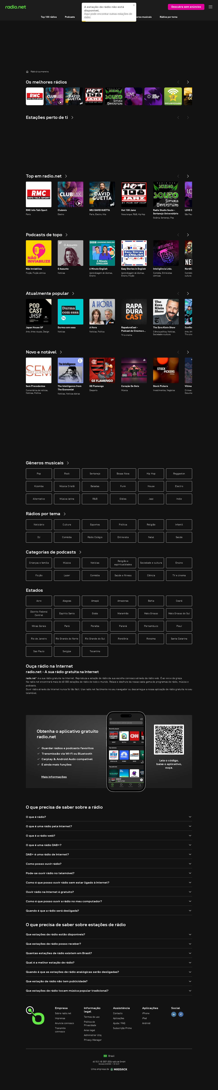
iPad (144, 1018)
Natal (151, 537)
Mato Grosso (151, 613)
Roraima (150, 639)
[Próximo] (188, 175)
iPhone (145, 1013)
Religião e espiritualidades (123, 563)
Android (146, 1023)
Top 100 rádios (49, 17)
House (151, 486)
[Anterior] (178, 175)
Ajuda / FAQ (119, 1023)
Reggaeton (179, 474)
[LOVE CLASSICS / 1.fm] (133, 96)
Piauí (179, 626)
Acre (38, 601)
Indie (179, 499)
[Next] (188, 81)
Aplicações (118, 1018)
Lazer (67, 575)
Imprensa (60, 1018)
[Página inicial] (27, 71)
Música (67, 563)
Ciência (151, 575)
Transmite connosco (60, 1030)
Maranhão (123, 613)
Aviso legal (89, 1030)
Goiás (95, 613)
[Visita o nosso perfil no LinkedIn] (173, 1014)
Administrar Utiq (93, 1035)
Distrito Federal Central (39, 613)
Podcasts (70, 17)
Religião (151, 525)
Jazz (151, 499)
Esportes (95, 525)
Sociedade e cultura (151, 563)
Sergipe (67, 651)
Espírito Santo (67, 613)
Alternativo (39, 499)
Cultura (67, 525)
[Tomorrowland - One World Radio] (153, 96)
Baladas (95, 486)
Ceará (179, 601)
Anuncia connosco (64, 1023)
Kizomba (38, 486)
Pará (66, 626)
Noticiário (39, 525)
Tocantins (95, 651)
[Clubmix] (54, 96)
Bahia (151, 601)
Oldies (123, 499)
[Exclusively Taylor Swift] (173, 96)
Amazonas (123, 601)
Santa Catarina (179, 639)
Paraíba (95, 626)
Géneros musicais (142, 17)
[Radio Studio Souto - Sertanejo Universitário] (114, 96)
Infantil (179, 525)
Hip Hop (151, 474)
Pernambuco (151, 626)
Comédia (67, 537)
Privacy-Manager (93, 1040)
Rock (66, 474)
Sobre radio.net (63, 1013)
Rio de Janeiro (39, 639)
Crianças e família (39, 563)
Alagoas (67, 601)
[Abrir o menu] (210, 7)
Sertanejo (95, 474)
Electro (179, 486)
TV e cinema (179, 575)
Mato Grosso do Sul (179, 613)
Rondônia (123, 639)
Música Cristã (67, 486)
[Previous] (178, 81)
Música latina (67, 499)
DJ (38, 537)
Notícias (95, 563)
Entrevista (123, 537)
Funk (123, 486)
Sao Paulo (38, 651)
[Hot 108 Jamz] (94, 96)
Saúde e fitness (123, 575)
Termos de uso (91, 1017)
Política (123, 525)
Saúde (179, 537)
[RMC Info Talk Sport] (35, 96)
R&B (94, 499)
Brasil (111, 1056)
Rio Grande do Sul (95, 639)
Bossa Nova (123, 474)
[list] (109, 96)
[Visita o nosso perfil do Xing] (181, 1014)
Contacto (117, 1013)
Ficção (38, 575)
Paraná (123, 626)
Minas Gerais (39, 626)
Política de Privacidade (90, 1024)
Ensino (179, 563)
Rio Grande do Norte (67, 639)
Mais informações (54, 777)
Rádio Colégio (95, 537)
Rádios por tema (168, 17)
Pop (39, 474)
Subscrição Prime (122, 1028)
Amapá (95, 601)
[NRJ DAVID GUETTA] (74, 96)
